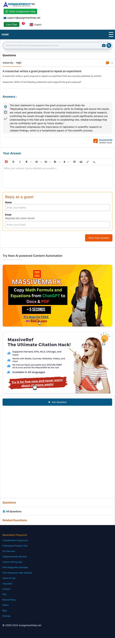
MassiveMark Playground (14, 535)
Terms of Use (8, 578)
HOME (5, 34)
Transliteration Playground (15, 540)
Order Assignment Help (22, 11)
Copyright (7, 583)
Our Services (8, 551)
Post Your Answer (99, 237)
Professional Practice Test (15, 545)
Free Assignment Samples (15, 567)
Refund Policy (9, 599)
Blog (4, 610)
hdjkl (18, 62)
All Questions (14, 511)
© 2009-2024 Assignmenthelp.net (21, 625)
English (37, 24)
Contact (6, 589)
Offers (5, 605)
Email (8, 214)
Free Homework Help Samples (17, 572)
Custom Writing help (12, 562)
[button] (6, 162)
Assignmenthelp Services (14, 556)
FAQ (4, 594)
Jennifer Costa (105, 142)
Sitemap (6, 616)
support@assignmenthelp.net (23, 17)
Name (8, 202)
